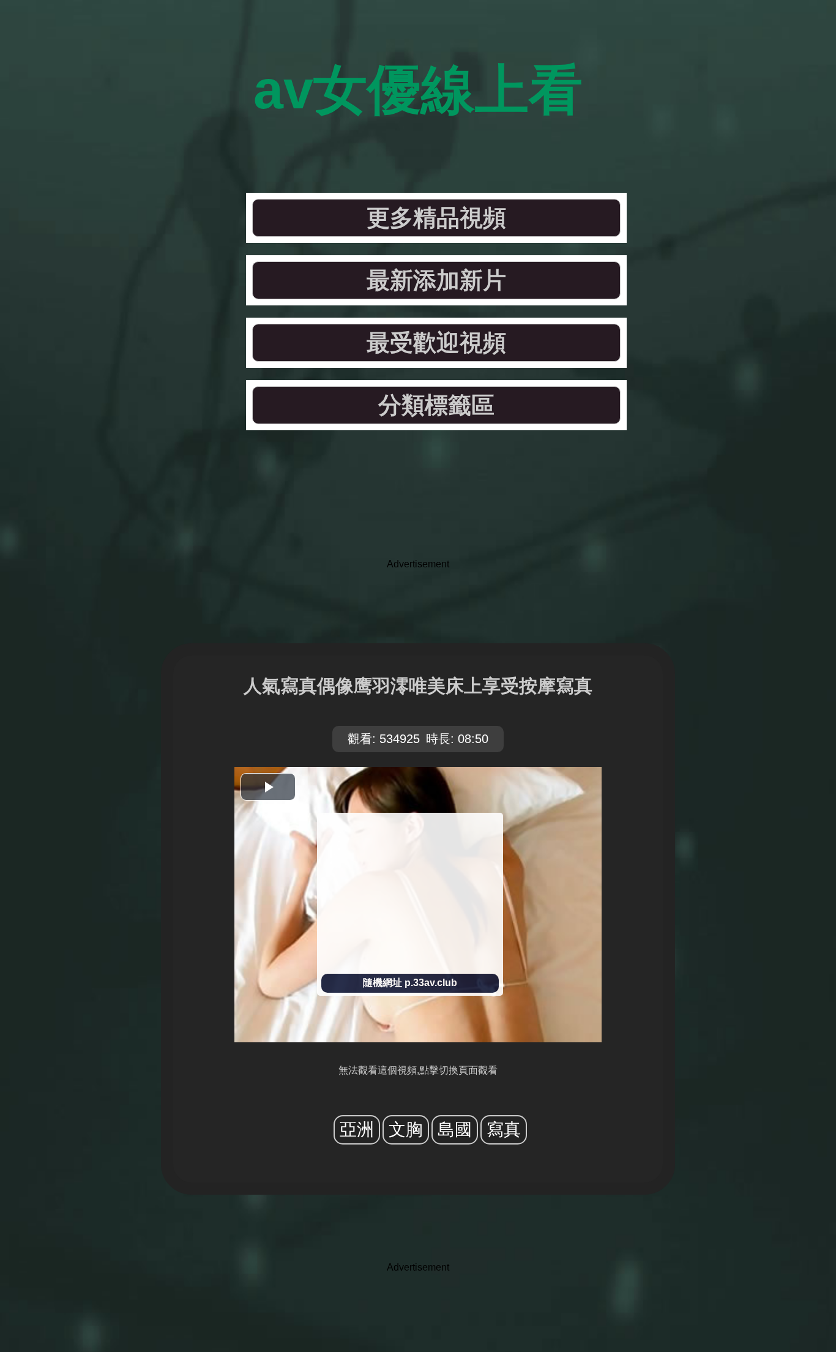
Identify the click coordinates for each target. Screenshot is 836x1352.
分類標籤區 (436, 405)
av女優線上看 (418, 89)
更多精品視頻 (436, 218)
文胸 (406, 1129)
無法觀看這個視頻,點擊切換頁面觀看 (418, 1070)
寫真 (504, 1129)
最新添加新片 (436, 280)
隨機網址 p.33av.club (410, 982)
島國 (455, 1129)
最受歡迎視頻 (436, 343)
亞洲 (357, 1129)
